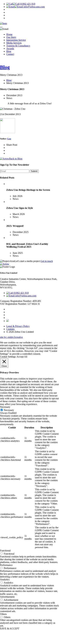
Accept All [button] (22, 356)
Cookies (10, 329)
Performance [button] (6, 565)
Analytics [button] (4, 579)
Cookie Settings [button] (8, 356)
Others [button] (3, 614)
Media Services (14, 42)
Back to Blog (15, 158)
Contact (10, 54)
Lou (9, 139)
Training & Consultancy (18, 45)
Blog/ (9, 80)
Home (9, 34)
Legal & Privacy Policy (18, 326)
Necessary (9, 410)
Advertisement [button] (7, 596)
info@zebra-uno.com (34, 6)
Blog (8, 51)
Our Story (11, 37)
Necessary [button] (5, 407)
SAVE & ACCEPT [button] (9, 628)
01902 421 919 (27, 4)
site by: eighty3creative (11, 337)
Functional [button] (5, 550)
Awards (10, 48)
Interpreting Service (16, 40)
